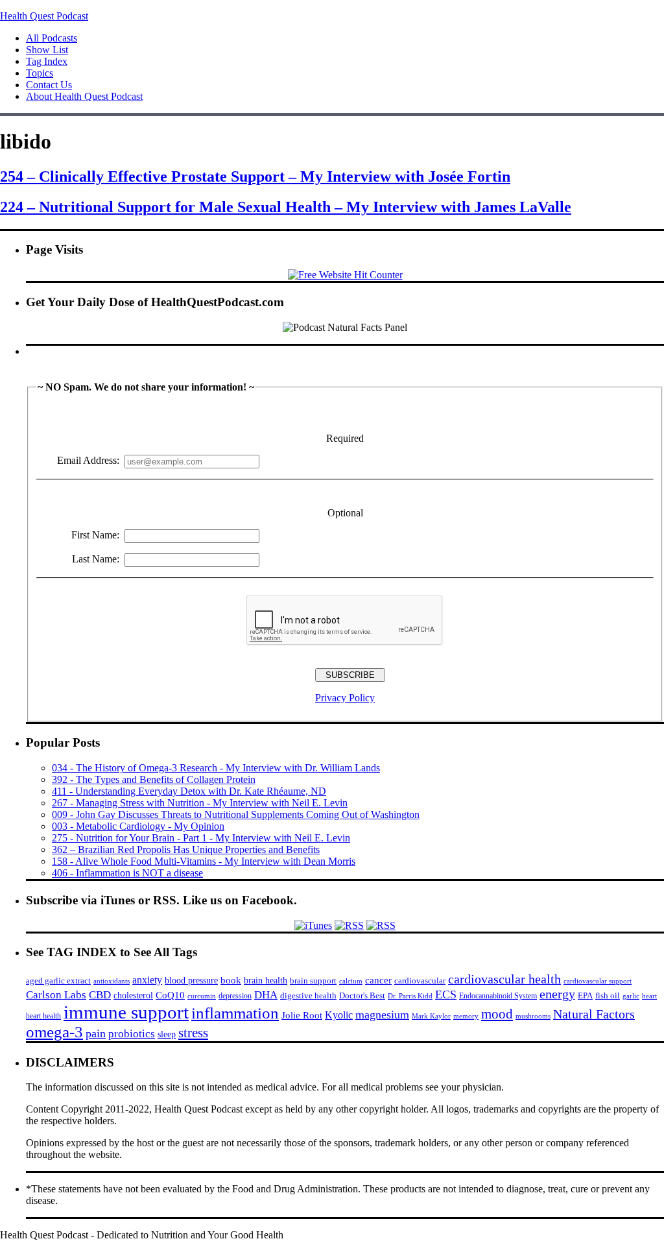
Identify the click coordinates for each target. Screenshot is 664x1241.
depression (235, 995)
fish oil (607, 995)
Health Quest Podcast (44, 15)
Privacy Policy (345, 697)
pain (96, 1033)
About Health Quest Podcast (84, 96)
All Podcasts (51, 37)
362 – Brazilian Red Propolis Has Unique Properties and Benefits (186, 849)
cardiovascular (419, 980)
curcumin (201, 996)
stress (193, 1033)
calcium (350, 981)
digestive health (308, 995)
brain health (265, 980)
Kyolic (339, 1014)
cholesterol (133, 995)
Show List (47, 49)
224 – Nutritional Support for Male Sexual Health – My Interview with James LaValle (285, 207)
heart (649, 996)
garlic (630, 996)
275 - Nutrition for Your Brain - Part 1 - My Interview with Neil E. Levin (201, 837)
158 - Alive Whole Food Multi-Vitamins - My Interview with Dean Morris (203, 861)
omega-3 (54, 1032)
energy (557, 994)
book (230, 979)
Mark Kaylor (431, 1016)
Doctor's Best (362, 995)
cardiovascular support (597, 981)
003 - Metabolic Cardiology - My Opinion (138, 826)
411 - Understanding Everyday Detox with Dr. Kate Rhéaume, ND (189, 791)
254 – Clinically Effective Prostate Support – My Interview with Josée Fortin (255, 176)
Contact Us (49, 84)
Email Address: (88, 460)
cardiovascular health (504, 979)
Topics (39, 72)
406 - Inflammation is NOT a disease (127, 872)
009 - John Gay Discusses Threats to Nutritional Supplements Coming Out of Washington (236, 814)
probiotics (131, 1034)
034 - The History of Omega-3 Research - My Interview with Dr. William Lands (216, 767)
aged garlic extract (58, 980)
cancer (378, 980)
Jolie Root (301, 1014)
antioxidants (111, 981)
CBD (100, 995)
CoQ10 (170, 994)
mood (497, 1014)
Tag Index (46, 61)
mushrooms (533, 1016)
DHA (266, 995)
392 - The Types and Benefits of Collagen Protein (153, 779)
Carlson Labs (56, 995)
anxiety (147, 980)
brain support (313, 980)
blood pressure (191, 980)
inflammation (235, 1013)
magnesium (382, 1014)
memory (466, 1016)
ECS (445, 994)
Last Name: (95, 558)
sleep (167, 1034)
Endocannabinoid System (498, 995)
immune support (126, 1012)
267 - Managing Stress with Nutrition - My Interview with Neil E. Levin (200, 802)
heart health (43, 1015)
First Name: (95, 534)
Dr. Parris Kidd (410, 996)
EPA (585, 995)
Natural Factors (594, 1014)
